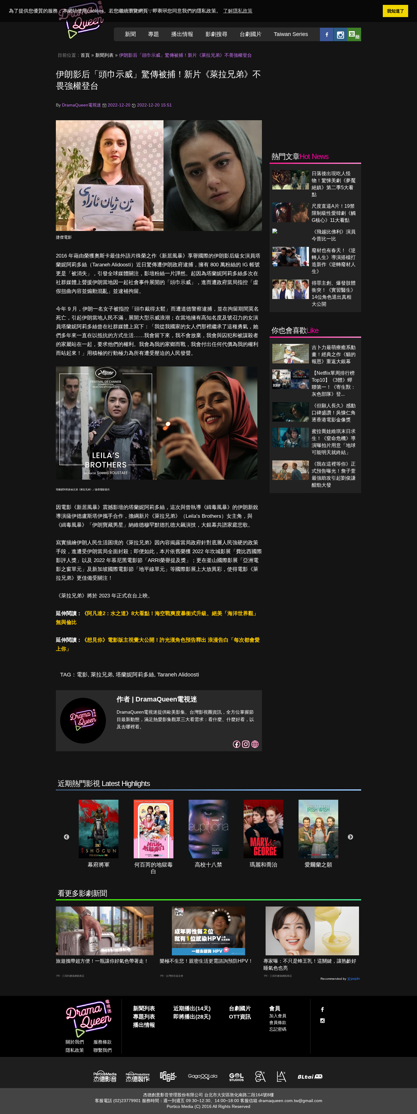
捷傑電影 (64, 237)
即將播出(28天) (192, 1017)
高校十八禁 (208, 865)
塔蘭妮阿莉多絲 (135, 675)
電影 (82, 675)
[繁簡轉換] (354, 34)
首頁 (85, 55)
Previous (66, 837)
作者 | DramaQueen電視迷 (157, 699)
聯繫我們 (102, 1050)
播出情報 (182, 34)
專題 (153, 34)
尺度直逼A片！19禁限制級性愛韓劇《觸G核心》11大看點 (334, 213)
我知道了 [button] (395, 11)
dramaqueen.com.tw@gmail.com (290, 1100)
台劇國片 (251, 34)
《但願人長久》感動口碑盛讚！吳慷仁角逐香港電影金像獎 (334, 412)
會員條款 (277, 1022)
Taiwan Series (291, 34)
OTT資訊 (240, 1017)
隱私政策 (75, 1050)
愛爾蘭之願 (318, 865)
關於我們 (75, 1041)
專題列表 (144, 1017)
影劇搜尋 (216, 34)
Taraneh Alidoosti (178, 675)
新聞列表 (104, 55)
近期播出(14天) (192, 1008)
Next (350, 837)
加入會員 (277, 1015)
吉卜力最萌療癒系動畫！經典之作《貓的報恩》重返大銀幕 (334, 354)
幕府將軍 (99, 865)
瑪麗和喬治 (263, 865)
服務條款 (102, 1041)
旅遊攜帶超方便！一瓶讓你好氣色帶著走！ (102, 961)
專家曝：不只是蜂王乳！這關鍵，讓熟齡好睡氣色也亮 (309, 964)
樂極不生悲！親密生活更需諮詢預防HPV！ (206, 961)
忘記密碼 (277, 1029)
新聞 (130, 34)
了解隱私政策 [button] (237, 10)
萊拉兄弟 (102, 675)
